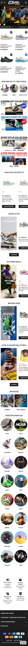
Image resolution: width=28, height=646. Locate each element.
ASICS (3, 202)
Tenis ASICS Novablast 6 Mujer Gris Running (20, 46)
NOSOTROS (9, 640)
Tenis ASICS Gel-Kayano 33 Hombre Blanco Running (7, 199)
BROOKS (21, 291)
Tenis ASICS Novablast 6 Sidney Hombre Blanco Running (20, 69)
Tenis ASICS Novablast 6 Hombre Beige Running (6, 46)
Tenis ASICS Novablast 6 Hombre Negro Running (6, 68)
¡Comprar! (14, 254)
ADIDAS (20, 371)
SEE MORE (14, 384)
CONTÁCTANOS (18, 640)
